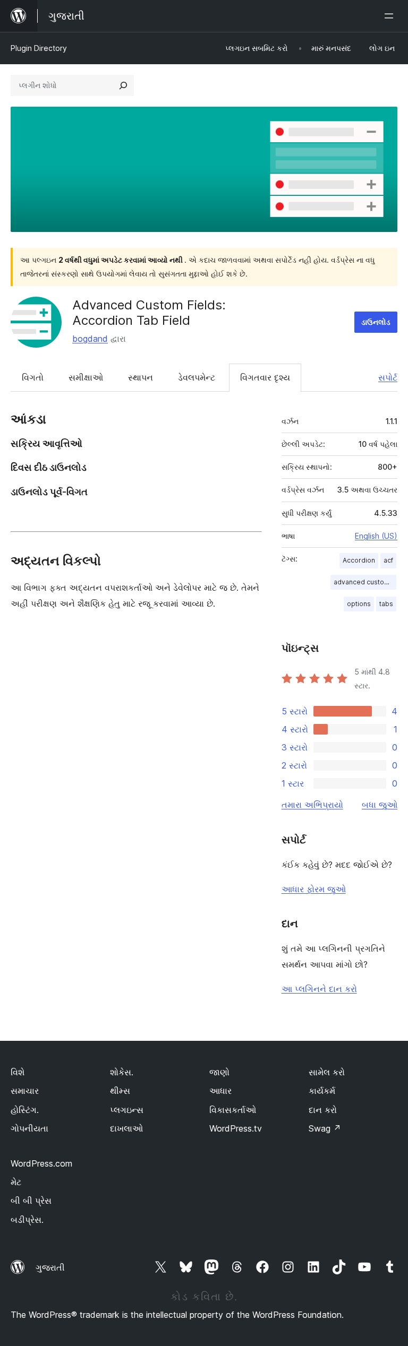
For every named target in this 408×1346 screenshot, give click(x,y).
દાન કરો (323, 1110)
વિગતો (33, 377)
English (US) (376, 535)
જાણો (219, 1072)
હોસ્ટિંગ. (25, 1110)
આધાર (220, 1090)
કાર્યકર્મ (322, 1090)
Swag (325, 1128)
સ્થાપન (140, 377)
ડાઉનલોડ (375, 321)
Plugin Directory (39, 48)
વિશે (17, 1072)
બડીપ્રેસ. (27, 1219)
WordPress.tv (235, 1128)
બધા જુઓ (379, 804)
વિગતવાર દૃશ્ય (265, 377)
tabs (386, 604)
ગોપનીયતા (29, 1128)
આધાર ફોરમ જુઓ (314, 889)
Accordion (359, 560)
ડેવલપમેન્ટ (196, 377)
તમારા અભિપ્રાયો (312, 804)
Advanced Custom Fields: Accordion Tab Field (149, 312)
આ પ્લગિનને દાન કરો (319, 988)
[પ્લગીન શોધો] (123, 85)
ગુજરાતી (50, 1267)
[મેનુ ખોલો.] (391, 16)
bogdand (90, 338)
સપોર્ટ (387, 377)
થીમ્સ (120, 1090)
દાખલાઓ (126, 1128)
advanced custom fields (365, 582)
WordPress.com (41, 1163)
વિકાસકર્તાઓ (232, 1110)
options (359, 604)
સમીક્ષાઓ (86, 377)
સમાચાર (25, 1090)
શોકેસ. (121, 1072)
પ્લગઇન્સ (126, 1110)
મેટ (16, 1182)
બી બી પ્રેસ (31, 1200)
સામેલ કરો (327, 1072)
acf (388, 560)
